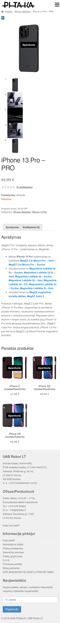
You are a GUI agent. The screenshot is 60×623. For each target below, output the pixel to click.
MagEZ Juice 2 (35, 296)
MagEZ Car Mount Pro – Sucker (27, 264)
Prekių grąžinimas (12, 556)
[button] (2, 18)
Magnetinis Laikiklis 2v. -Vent (36, 288)
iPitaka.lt (21, 618)
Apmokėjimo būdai (13, 544)
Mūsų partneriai (11, 568)
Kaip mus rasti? (11, 525)
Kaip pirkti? (9, 540)
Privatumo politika (12, 564)
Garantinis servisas (13, 552)
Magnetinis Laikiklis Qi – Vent (25, 280)
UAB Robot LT (35, 618)
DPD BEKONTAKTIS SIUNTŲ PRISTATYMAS (28, 572)
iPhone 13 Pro (39, 211)
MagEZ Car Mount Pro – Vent (37, 260)
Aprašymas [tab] (12, 227)
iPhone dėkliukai (22, 11)
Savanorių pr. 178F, (23, 514)
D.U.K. (6, 560)
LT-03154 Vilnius (12, 518)
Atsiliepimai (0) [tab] (31, 227)
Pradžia (8, 11)
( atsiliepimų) (24, 187)
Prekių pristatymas (13, 548)
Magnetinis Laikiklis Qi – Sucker (33, 276)
